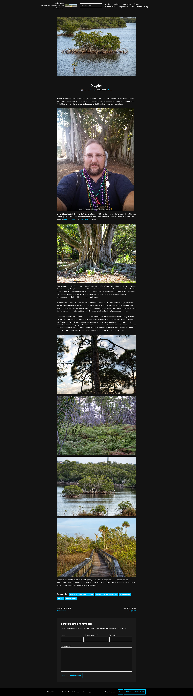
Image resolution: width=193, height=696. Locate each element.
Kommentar (66, 646)
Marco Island (125, 594)
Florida (110, 90)
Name (64, 635)
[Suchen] (99, 5)
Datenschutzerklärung (139, 7)
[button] (119, 4)
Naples (60, 598)
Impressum (123, 7)
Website (112, 635)
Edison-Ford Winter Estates (106, 594)
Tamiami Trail (71, 598)
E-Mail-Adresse (91, 635)
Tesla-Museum (85, 219)
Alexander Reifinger (90, 90)
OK (120, 692)
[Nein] (190, 692)
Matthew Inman (70, 219)
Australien (127, 4)
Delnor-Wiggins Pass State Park (81, 594)
